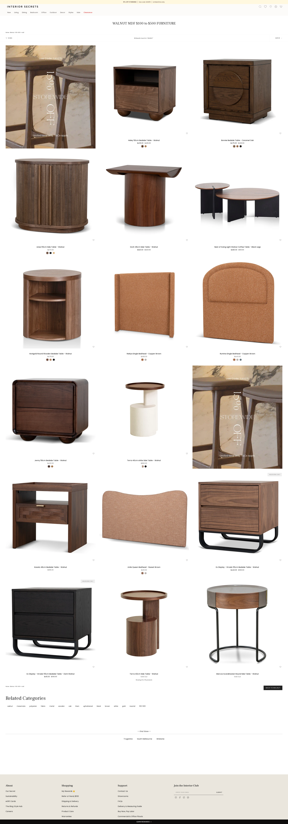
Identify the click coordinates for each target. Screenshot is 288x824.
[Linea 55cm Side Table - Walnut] (51, 197)
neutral (132, 706)
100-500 (17, 32)
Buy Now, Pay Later (126, 811)
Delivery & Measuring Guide (130, 806)
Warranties (67, 816)
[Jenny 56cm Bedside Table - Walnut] (51, 410)
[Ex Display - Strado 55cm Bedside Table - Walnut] (237, 517)
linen (77, 706)
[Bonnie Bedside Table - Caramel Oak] (237, 90)
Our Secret (10, 791)
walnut (10, 706)
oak (70, 706)
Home (7, 32)
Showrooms (123, 796)
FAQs (120, 801)
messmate (21, 706)
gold (124, 706)
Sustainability (11, 796)
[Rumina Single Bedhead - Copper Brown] (237, 303)
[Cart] (281, 7)
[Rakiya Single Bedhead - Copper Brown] (144, 303)
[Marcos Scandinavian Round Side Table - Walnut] (237, 624)
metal (52, 706)
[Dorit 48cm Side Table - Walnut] (144, 197)
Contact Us (123, 791)
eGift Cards (11, 801)
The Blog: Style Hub (14, 806)
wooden (61, 706)
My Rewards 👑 (68, 791)
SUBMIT (219, 792)
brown (107, 706)
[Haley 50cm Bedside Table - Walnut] (144, 90)
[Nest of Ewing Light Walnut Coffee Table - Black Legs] (237, 197)
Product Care (68, 811)
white (116, 706)
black (99, 706)
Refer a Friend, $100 (70, 796)
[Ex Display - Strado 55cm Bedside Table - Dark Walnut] (51, 624)
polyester (33, 706)
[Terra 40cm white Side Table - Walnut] (144, 410)
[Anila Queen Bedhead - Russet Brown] (144, 517)
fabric (43, 706)
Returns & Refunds (70, 806)
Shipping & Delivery (70, 801)
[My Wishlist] (265, 6)
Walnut (12, 32)
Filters (10, 38)
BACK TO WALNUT (273, 688)
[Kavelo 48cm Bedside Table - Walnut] (51, 517)
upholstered (88, 706)
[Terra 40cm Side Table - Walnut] (144, 624)
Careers (9, 811)
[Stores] (270, 7)
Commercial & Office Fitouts (130, 816)
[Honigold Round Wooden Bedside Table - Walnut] (51, 303)
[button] (144, 822)
